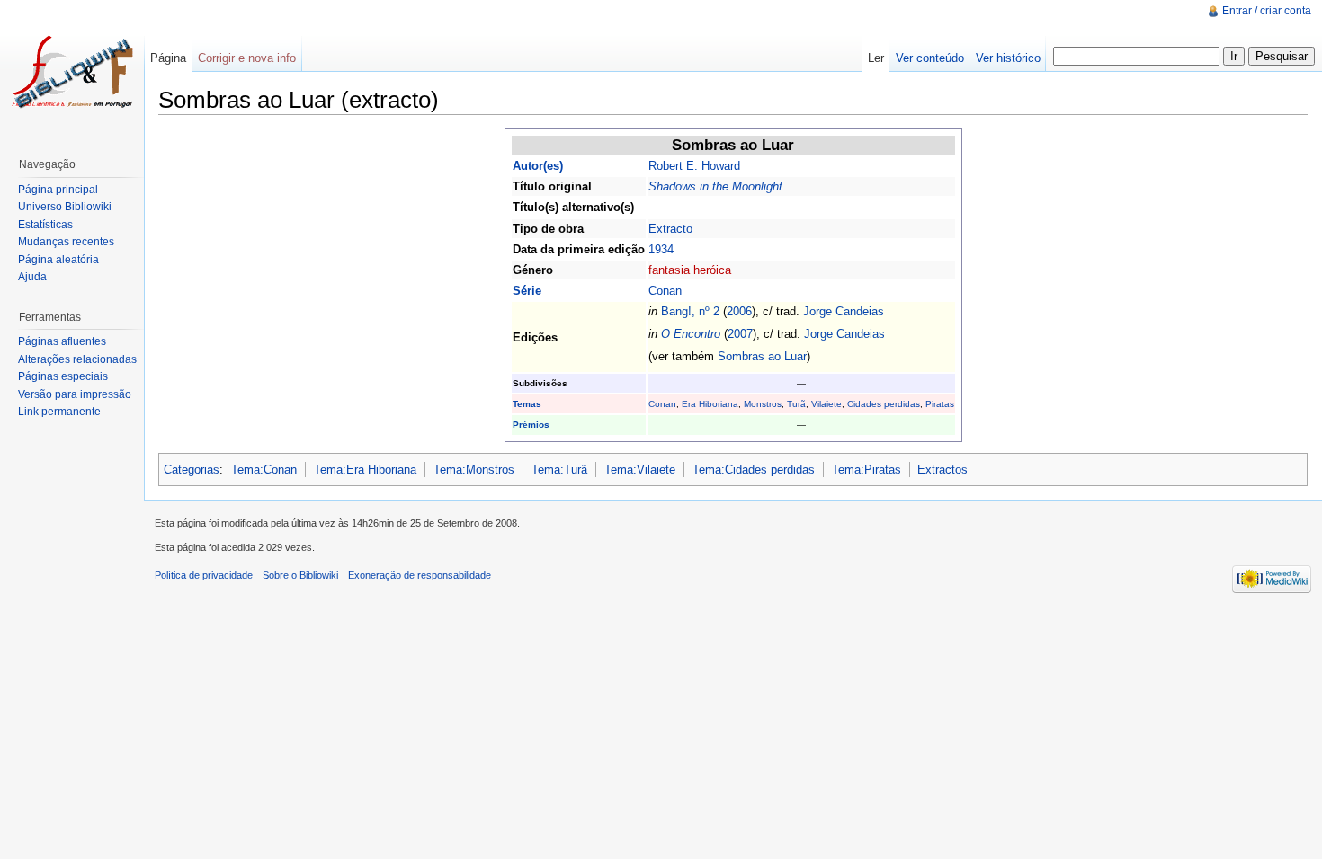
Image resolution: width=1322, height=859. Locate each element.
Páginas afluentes (62, 341)
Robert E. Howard (694, 166)
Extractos (942, 469)
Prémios (531, 425)
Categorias (191, 469)
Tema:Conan (264, 469)
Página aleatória (58, 259)
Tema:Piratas (866, 469)
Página (168, 58)
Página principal (58, 189)
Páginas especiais (63, 376)
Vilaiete (826, 404)
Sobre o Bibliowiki (300, 575)
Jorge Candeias (843, 311)
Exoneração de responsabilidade (419, 575)
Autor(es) (538, 166)
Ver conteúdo (930, 58)
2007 (740, 334)
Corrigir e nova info (247, 58)
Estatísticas (45, 224)
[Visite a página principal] (72, 72)
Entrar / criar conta (1266, 10)
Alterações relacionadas (77, 359)
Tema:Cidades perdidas (753, 469)
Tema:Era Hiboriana (365, 469)
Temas (527, 404)
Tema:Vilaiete (639, 469)
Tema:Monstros (473, 469)
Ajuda (32, 276)
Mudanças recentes (66, 241)
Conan (665, 290)
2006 (739, 311)
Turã (796, 404)
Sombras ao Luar (762, 356)
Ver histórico (1008, 58)
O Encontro (690, 334)
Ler (876, 58)
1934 (661, 249)
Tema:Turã (559, 469)
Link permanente (59, 411)
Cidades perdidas (883, 404)
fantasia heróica (689, 270)
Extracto (670, 228)
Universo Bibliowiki (65, 206)
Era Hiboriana (710, 404)
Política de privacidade (204, 575)
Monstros (763, 404)
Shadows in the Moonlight (715, 186)
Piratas (939, 404)
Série (527, 290)
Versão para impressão (74, 394)
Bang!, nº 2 (690, 311)
